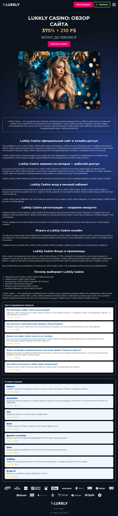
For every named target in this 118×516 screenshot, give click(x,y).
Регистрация (83, 4)
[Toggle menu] (114, 4)
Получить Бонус (59, 44)
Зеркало (103, 4)
